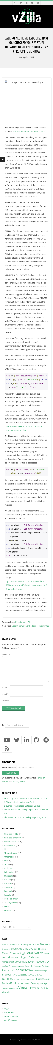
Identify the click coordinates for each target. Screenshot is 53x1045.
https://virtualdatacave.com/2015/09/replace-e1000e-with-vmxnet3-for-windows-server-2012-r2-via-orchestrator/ (26, 585)
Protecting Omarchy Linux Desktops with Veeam (25, 798)
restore (27, 984)
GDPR (8, 965)
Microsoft (8, 876)
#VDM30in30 (9, 845)
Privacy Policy (19, 781)
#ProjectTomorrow (12, 837)
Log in (7, 1008)
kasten (6, 970)
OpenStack (9, 887)
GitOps (14, 966)
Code (46, 953)
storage (43, 983)
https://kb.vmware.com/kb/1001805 (29, 131)
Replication (17, 983)
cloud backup (40, 949)
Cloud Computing (13, 953)
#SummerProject (11, 841)
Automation (9, 856)
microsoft (8, 974)
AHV (4, 944)
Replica (6, 983)
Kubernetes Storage (38, 971)
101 (5, 849)
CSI (26, 957)
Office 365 (15, 979)
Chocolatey (6, 949)
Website (5, 701)
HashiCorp (8, 868)
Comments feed (11, 1016)
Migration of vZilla (23, 622)
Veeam (7, 906)
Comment (5, 655)
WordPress (38, 1040)
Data (32, 957)
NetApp (7, 879)
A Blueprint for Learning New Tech (19, 802)
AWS (6, 860)
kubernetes (21, 969)
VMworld (6, 992)
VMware (7, 910)
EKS (3, 966)
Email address (9, 767)
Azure (36, 944)
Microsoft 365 (19, 975)
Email (5, 694)
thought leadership (10, 988)
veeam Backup (40, 988)
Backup (45, 944)
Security (7, 895)
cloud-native (25, 948)
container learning (13, 957)
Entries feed (9, 1012)
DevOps (19, 961)
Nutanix (7, 883)
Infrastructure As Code (39, 966)
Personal (8, 891)
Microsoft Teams (30, 975)
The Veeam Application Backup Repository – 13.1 (25, 817)
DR (48, 961)
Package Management (28, 979)
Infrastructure (23, 966)
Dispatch (23, 1040)
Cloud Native (34, 953)
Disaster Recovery (34, 961)
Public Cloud (43, 978)
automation (12, 944)
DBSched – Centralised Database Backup (22, 806)
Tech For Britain (11, 898)
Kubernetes (9, 872)
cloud (14, 948)
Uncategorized (10, 902)
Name (5, 687)
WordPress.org (10, 1020)
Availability (23, 944)
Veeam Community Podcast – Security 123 (30, 626)
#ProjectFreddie (11, 834)
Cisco (6, 864)
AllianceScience (10, 853)
